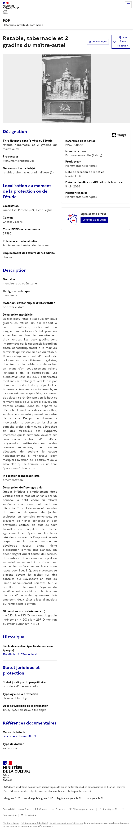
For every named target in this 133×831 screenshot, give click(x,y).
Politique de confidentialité (34, 823)
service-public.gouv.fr (37, 798)
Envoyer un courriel (94, 220)
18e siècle (9, 654)
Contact (43, 809)
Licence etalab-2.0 (28, 826)
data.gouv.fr (93, 798)
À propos (60, 809)
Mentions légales (11, 823)
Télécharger (100, 41)
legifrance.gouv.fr (67, 798)
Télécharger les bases (83, 809)
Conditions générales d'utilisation (66, 823)
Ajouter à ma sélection (122, 42)
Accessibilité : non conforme (17, 809)
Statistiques (108, 809)
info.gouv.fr (10, 798)
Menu (128, 4)
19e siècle (27, 654)
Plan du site (30, 815)
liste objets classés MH (17, 736)
